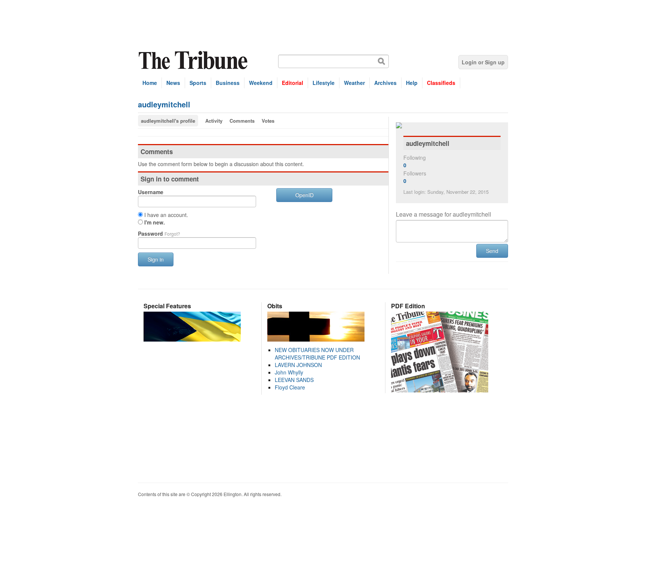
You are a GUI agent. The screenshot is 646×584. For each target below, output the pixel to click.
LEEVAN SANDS (294, 379)
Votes (268, 120)
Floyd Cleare (290, 387)
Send (492, 250)
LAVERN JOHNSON (298, 365)
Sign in (156, 259)
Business (228, 82)
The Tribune (194, 60)
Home (149, 82)
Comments (242, 120)
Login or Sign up (483, 62)
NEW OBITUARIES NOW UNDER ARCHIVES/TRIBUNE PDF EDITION (317, 353)
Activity (213, 120)
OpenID (304, 195)
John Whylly (289, 372)
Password (159, 233)
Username (150, 192)
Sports (198, 82)
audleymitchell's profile (168, 120)
